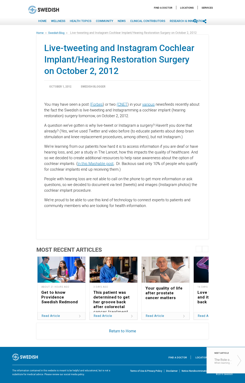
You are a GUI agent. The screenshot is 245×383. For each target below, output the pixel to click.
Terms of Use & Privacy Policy (146, 371)
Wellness (58, 21)
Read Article (51, 316)
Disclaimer (172, 371)
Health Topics (80, 21)
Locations (187, 7)
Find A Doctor (163, 7)
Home (42, 21)
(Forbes (96, 104)
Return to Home (122, 331)
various (148, 104)
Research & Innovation (187, 21)
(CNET (122, 104)
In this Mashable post (96, 163)
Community (104, 21)
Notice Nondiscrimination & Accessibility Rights (207, 371)
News (122, 21)
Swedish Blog (56, 32)
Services (207, 7)
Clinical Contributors (147, 21)
